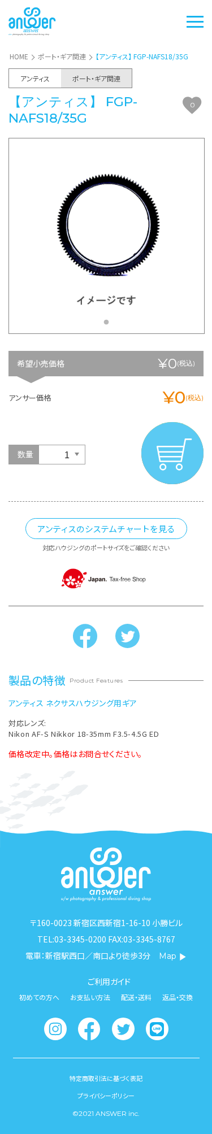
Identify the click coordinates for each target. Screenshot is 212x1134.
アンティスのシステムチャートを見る (106, 529)
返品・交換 (177, 997)
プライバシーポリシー (106, 1096)
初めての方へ (39, 997)
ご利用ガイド (109, 981)
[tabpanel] (106, 235)
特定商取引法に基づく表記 (106, 1078)
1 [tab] (109, 325)
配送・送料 (136, 997)
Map (167, 956)
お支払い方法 (90, 997)
